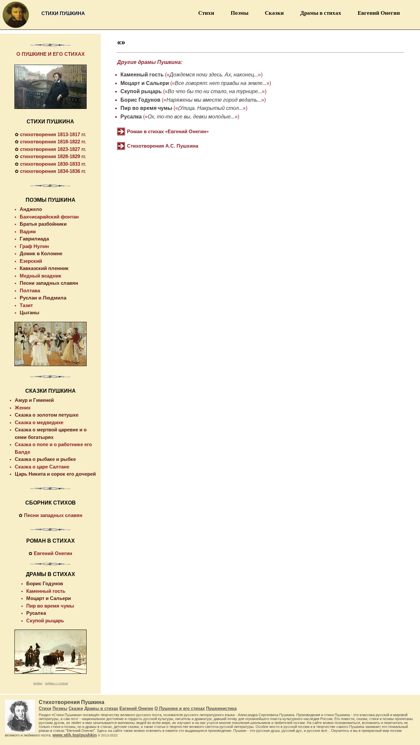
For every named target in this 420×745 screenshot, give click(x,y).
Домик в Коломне (41, 253)
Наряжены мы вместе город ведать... (213, 100)
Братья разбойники (43, 224)
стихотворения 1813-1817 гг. (53, 134)
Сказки (274, 13)
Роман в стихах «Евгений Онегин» (168, 131)
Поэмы (239, 13)
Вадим (28, 231)
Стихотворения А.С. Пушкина (162, 146)
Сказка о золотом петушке (46, 415)
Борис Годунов (140, 100)
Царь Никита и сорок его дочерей (55, 474)
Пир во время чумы (146, 108)
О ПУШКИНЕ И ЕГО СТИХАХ (50, 54)
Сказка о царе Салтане (42, 466)
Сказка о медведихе (39, 422)
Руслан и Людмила (43, 297)
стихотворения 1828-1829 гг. (53, 156)
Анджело (31, 209)
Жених (23, 407)
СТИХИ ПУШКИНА (50, 121)
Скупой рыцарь (141, 91)
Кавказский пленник (44, 268)
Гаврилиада (34, 238)
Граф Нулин (34, 246)
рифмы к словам (56, 683)
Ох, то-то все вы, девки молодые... (191, 116)
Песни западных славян (49, 283)
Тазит (26, 305)
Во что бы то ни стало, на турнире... (215, 91)
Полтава (30, 290)
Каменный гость (142, 74)
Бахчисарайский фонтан (49, 216)
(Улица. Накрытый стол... (210, 108)
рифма (37, 683)
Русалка (131, 116)
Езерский (31, 261)
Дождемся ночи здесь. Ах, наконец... (214, 74)
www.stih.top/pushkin (74, 735)
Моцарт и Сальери (144, 83)
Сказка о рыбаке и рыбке (45, 459)
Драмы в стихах (320, 13)
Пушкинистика (221, 708)
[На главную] (16, 28)
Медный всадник (40, 276)
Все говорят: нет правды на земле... (220, 83)
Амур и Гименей (34, 400)
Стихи (206, 13)
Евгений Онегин (379, 13)
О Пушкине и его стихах (180, 708)
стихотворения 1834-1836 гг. (53, 171)
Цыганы (29, 312)
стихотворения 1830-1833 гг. (53, 164)
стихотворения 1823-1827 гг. (53, 149)
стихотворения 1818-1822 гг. (53, 141)
